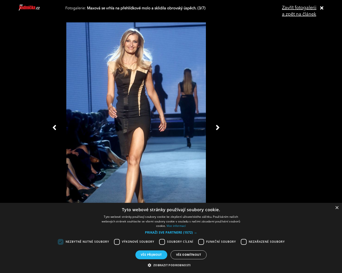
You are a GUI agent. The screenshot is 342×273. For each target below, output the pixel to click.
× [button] (337, 208)
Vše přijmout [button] (151, 255)
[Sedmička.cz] (35, 10)
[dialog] (171, 238)
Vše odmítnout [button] (188, 255)
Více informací (176, 226)
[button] (171, 232)
